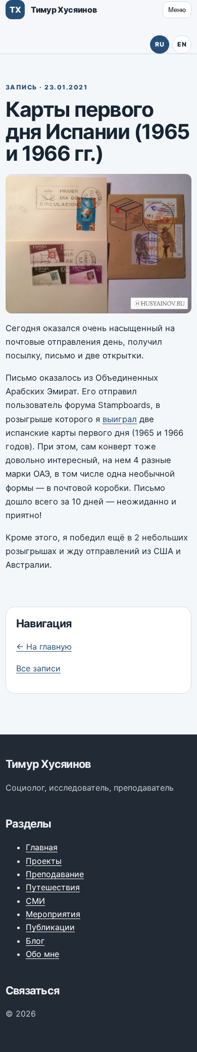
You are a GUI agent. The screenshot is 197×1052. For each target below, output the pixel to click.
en (181, 44)
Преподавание (55, 874)
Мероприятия (53, 914)
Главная (42, 847)
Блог (35, 941)
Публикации (50, 927)
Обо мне (42, 954)
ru (159, 44)
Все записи (38, 668)
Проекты (44, 861)
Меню (177, 10)
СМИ (35, 901)
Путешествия (53, 887)
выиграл (120, 419)
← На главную (44, 647)
